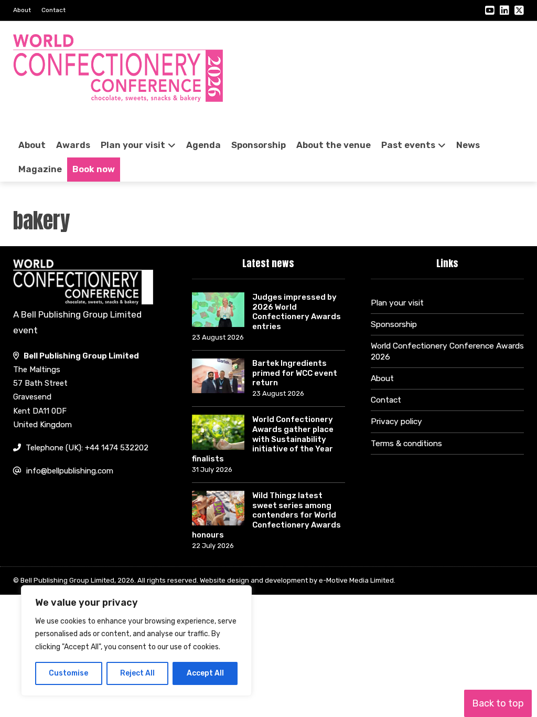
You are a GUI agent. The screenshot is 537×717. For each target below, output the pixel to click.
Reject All (137, 673)
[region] (136, 641)
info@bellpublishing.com (69, 471)
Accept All (205, 673)
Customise (68, 673)
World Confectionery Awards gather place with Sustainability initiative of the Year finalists (263, 439)
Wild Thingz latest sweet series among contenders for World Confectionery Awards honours (266, 515)
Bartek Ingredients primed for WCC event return (294, 373)
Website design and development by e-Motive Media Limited (297, 580)
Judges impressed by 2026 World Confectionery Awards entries (296, 311)
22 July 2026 (213, 546)
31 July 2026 (212, 469)
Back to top (498, 703)
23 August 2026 (218, 337)
